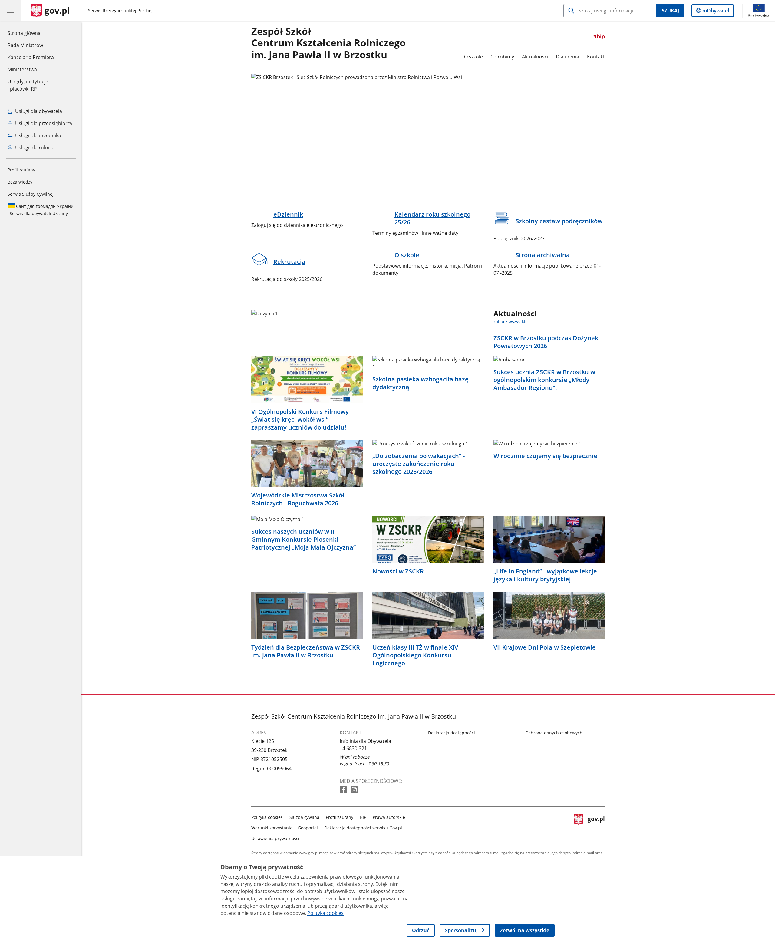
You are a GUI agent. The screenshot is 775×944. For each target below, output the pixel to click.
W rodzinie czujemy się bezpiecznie (545, 456)
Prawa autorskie (389, 817)
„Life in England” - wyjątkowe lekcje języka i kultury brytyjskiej (545, 575)
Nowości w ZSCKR (398, 571)
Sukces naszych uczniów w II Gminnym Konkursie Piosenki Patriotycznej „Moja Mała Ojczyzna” (303, 539)
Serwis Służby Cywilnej (31, 194)
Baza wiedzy (20, 182)
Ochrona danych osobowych (553, 733)
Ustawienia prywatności (275, 838)
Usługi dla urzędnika (37, 135)
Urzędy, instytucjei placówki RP (28, 85)
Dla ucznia (567, 56)
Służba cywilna (304, 817)
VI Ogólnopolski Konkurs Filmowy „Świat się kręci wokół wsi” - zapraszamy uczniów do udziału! (300, 419)
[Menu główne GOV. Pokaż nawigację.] (10, 10)
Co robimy (502, 56)
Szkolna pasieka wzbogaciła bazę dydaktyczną (420, 383)
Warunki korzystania (271, 828)
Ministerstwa (22, 69)
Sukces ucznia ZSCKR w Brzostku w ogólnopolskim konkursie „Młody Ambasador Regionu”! (544, 380)
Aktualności (535, 56)
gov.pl (596, 826)
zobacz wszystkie (510, 321)
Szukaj (670, 10)
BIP (363, 817)
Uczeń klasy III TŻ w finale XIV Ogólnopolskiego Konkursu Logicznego (415, 655)
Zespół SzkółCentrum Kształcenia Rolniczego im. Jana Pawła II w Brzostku (328, 43)
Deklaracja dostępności (451, 733)
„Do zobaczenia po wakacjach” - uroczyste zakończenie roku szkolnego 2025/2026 (418, 464)
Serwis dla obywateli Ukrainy (41, 209)
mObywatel (715, 12)
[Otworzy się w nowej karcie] (344, 790)
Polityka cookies (267, 817)
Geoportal (308, 828)
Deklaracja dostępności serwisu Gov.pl (363, 828)
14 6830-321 (353, 748)
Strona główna (31, 32)
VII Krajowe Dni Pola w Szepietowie (544, 647)
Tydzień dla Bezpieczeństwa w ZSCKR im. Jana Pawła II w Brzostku (305, 651)
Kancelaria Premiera (31, 57)
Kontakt (596, 56)
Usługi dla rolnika (34, 147)
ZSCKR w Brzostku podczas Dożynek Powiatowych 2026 (545, 342)
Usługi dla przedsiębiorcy (43, 123)
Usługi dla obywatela (38, 111)
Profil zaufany (21, 170)
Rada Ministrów (25, 45)
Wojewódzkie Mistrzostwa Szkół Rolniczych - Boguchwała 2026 (297, 499)
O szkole (473, 56)
